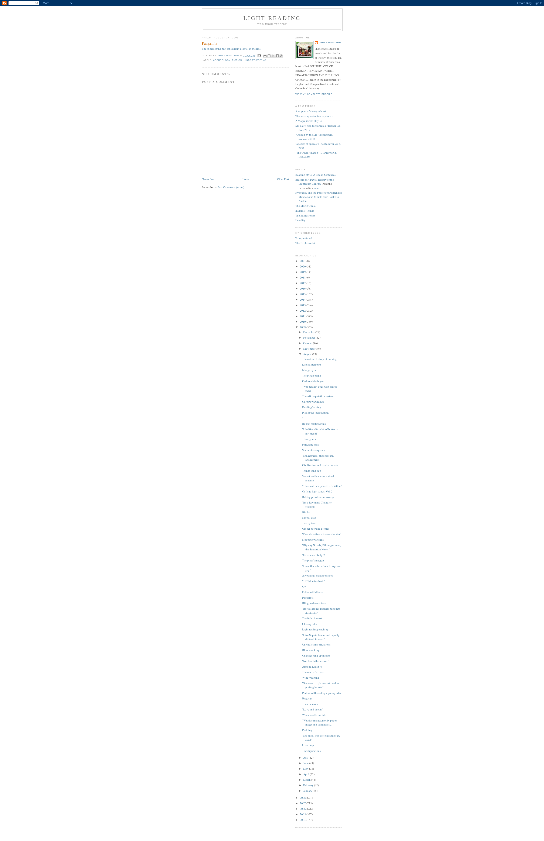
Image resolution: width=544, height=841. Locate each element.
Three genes (309, 439)
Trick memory (310, 704)
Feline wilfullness (312, 592)
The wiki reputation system (317, 396)
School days (309, 517)
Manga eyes (309, 370)
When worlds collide (314, 715)
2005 (303, 814)
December (309, 332)
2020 (303, 266)
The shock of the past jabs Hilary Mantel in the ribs (231, 49)
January (308, 791)
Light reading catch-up (315, 629)
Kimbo (306, 512)
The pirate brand (311, 375)
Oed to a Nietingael (313, 381)
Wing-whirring (310, 677)
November (309, 337)
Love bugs (308, 745)
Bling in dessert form (314, 603)
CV (304, 586)
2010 (303, 321)
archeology (221, 60)
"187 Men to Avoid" (313, 581)
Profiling (307, 730)
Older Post (283, 179)
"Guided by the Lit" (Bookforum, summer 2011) (314, 137)
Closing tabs (309, 624)
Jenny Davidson (330, 42)
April (306, 774)
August (307, 354)
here (316, 188)
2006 (303, 809)
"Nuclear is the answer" (315, 661)
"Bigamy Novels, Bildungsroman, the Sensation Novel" (321, 547)
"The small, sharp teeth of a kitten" (322, 486)
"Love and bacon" (312, 709)
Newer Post (208, 179)
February (308, 785)
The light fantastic (312, 618)
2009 (303, 327)
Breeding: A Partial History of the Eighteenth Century (314, 182)
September (309, 348)
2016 (303, 288)
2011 (303, 316)
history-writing (255, 60)
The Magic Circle (305, 206)
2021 (303, 261)
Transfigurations (311, 751)
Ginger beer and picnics (315, 528)
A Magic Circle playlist (308, 121)
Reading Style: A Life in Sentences (315, 175)
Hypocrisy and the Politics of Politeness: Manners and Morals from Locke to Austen (318, 197)
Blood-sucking (310, 650)
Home (245, 179)
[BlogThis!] (269, 56)
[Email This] (265, 56)
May (306, 769)
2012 (303, 310)
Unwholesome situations (316, 644)
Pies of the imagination (315, 413)
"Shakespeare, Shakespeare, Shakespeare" (318, 458)
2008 (303, 798)
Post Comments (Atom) (231, 187)
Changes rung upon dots (316, 655)
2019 (303, 272)
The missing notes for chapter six (314, 116)
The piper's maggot (313, 560)
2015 (303, 294)
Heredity (300, 220)
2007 (303, 803)
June (306, 763)
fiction (237, 60)
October (308, 343)
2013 (303, 305)
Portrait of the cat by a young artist (322, 693)
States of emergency (313, 450)
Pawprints (307, 597)
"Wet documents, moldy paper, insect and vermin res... (319, 723)
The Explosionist (305, 215)
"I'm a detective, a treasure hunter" (321, 534)
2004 (303, 820)
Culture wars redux (313, 402)
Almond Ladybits (312, 666)
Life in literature (311, 364)
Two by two (309, 523)
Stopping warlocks (313, 539)
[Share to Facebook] (277, 56)
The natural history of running (319, 359)
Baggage (307, 698)
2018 (303, 277)
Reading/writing (311, 407)
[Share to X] (273, 56)
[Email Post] (259, 55)
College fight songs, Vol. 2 (317, 491)
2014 (303, 299)
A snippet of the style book (310, 111)
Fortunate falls (310, 444)
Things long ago (311, 471)
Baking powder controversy (318, 497)
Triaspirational (303, 238)
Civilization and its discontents (320, 465)
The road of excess (312, 672)
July (306, 757)
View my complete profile (313, 94)
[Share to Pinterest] (281, 56)
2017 (303, 283)
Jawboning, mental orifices (317, 575)
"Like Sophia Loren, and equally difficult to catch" (321, 637)
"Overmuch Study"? (313, 555)
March (307, 780)
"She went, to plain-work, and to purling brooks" (320, 685)
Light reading (272, 17)
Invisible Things (304, 210)
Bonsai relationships (314, 424)
